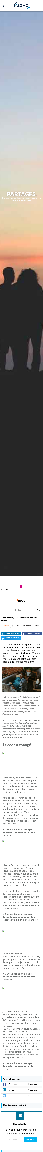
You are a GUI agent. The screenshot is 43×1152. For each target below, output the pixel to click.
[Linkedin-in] (40, 5)
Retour (4, 590)
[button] (11, 633)
